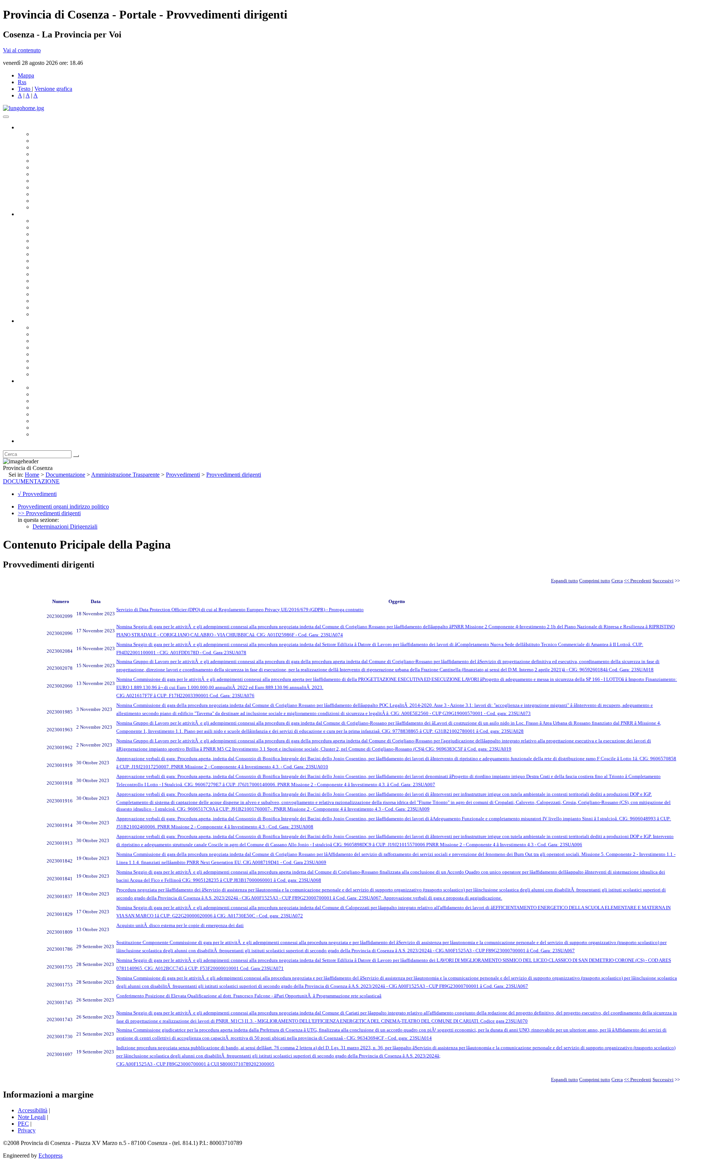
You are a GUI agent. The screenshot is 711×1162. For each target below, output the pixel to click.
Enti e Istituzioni (52, 434)
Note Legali (32, 1117)
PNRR (41, 267)
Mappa (26, 75)
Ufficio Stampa (50, 194)
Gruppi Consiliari (53, 167)
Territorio (43, 414)
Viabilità (42, 301)
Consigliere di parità (56, 174)
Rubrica (27, 441)
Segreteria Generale (56, 307)
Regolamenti (47, 374)
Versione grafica (53, 89)
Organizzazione (36, 214)
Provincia (29, 381)
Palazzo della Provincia (60, 394)
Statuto (41, 367)
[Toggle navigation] (6, 117)
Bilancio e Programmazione (65, 234)
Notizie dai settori (53, 201)
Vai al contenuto (22, 50)
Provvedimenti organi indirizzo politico (63, 506)
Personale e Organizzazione (65, 241)
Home (32, 474)
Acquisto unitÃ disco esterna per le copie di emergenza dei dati (180, 925)
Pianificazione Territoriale (63, 281)
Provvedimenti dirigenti (233, 474)
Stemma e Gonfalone (57, 387)
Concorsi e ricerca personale (66, 341)
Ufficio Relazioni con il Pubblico (71, 187)
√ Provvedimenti (37, 494)
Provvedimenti (183, 474)
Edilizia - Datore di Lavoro (64, 294)
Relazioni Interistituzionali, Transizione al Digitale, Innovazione (107, 254)
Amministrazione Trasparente (67, 354)
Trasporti (43, 274)
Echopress (51, 1155)
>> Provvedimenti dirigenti (49, 513)
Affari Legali (48, 247)
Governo (28, 127)
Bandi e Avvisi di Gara (59, 334)
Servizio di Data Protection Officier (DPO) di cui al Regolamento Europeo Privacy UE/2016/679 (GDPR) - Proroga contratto (240, 609)
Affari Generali (50, 227)
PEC (23, 1123)
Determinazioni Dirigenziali (65, 526)
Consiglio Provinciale (58, 141)
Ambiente (44, 287)
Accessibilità (32, 1110)
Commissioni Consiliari (60, 161)
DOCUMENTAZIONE (31, 481)
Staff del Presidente (55, 314)
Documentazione (37, 321)
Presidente (45, 134)
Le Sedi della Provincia (60, 401)
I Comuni (44, 421)
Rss (22, 82)
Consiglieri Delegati (56, 147)
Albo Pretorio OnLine (58, 327)
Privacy (27, 1130)
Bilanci (41, 347)
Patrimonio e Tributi (56, 261)
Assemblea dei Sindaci (59, 154)
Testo (24, 89)
